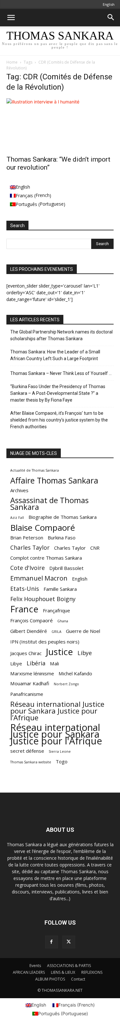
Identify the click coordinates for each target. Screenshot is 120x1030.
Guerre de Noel (83, 631)
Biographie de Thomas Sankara (62, 517)
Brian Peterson (26, 537)
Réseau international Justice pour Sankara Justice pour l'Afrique (56, 734)
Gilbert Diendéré (28, 631)
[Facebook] (51, 942)
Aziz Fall (17, 517)
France (24, 609)
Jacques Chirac (26, 653)
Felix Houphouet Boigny (43, 599)
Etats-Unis (24, 588)
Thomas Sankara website (30, 762)
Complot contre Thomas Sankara (46, 558)
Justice (59, 651)
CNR (95, 548)
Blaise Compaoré (42, 527)
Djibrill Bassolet (66, 568)
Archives (19, 490)
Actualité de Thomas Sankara (34, 470)
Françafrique (56, 610)
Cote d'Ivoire (27, 567)
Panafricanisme (26, 694)
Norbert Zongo (66, 684)
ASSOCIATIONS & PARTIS (69, 965)
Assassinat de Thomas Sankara (49, 504)
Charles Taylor (30, 547)
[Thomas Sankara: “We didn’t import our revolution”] (60, 124)
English (79, 578)
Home (12, 62)
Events (35, 965)
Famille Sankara (60, 589)
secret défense (27, 751)
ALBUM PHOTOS (50, 979)
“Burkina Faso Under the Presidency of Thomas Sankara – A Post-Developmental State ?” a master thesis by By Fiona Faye (57, 393)
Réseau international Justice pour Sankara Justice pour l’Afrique (57, 711)
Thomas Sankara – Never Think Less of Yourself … (61, 373)
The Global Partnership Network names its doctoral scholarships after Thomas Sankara (61, 335)
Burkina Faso (62, 537)
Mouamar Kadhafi (29, 683)
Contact (78, 979)
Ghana (62, 621)
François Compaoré (31, 620)
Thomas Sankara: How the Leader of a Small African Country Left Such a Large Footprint (55, 355)
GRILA (56, 631)
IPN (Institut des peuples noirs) (44, 641)
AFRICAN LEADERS (29, 972)
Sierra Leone (60, 751)
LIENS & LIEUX (63, 972)
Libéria (36, 663)
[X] (68, 942)
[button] (11, 17)
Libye (84, 653)
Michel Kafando (75, 673)
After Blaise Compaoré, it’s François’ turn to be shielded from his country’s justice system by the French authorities (59, 420)
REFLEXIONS (91, 972)
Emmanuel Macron (39, 578)
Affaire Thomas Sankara (54, 480)
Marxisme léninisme (32, 673)
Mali (54, 663)
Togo (62, 761)
